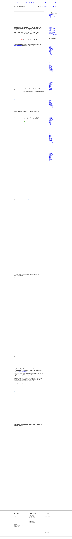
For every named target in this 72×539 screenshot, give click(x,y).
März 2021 (50, 102)
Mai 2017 (50, 147)
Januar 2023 (50, 80)
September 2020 (51, 107)
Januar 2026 (50, 47)
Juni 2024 (50, 64)
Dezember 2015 (51, 162)
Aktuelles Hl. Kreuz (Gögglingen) (53, 16)
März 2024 (50, 67)
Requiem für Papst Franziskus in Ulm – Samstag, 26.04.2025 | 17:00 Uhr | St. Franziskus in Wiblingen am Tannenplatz (29, 369)
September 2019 (51, 120)
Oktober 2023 (51, 71)
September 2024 (51, 62)
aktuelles (50, 15)
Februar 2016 (50, 160)
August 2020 (50, 108)
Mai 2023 (50, 75)
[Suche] (57, 2)
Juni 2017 (50, 146)
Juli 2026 (50, 40)
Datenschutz (26, 537)
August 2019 (50, 121)
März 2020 (50, 114)
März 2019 (50, 126)
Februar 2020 (50, 115)
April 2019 (50, 125)
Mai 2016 (50, 158)
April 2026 (50, 44)
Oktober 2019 (51, 119)
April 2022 (50, 88)
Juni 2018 (50, 136)
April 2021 (50, 101)
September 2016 (51, 155)
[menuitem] (22, 2)
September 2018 (51, 133)
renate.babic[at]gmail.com (18, 45)
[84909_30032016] (29, 362)
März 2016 (50, 159)
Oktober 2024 (51, 61)
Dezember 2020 (51, 105)
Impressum (23, 537)
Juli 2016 (50, 156)
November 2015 (51, 163)
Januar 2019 (50, 128)
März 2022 (50, 89)
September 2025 (51, 50)
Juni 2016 (50, 157)
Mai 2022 (50, 87)
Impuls (50, 24)
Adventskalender (51, 14)
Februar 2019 (50, 127)
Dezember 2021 (51, 92)
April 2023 (50, 76)
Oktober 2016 (51, 154)
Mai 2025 (50, 53)
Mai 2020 (50, 111)
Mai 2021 (50, 100)
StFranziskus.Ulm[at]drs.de (33, 519)
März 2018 (50, 139)
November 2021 (51, 93)
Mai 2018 (50, 137)
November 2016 (51, 153)
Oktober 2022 (51, 83)
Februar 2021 (50, 103)
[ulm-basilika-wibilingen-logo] (16, 2)
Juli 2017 (50, 145)
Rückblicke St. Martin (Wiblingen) (53, 34)
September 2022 (51, 84)
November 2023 (51, 70)
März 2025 (50, 55)
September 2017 (51, 143)
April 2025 (50, 54)
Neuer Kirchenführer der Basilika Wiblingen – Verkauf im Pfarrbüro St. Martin (28, 424)
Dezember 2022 (51, 81)
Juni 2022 (50, 86)
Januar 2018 (50, 141)
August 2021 (50, 97)
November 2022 (51, 82)
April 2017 (50, 149)
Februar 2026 (50, 46)
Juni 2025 (50, 52)
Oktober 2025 (51, 49)
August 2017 (50, 144)
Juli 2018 (50, 135)
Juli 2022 (50, 85)
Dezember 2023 (51, 69)
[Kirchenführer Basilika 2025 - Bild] (29, 407)
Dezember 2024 (51, 58)
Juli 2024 (50, 63)
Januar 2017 (50, 151)
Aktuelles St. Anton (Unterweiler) (53, 17)
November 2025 (51, 48)
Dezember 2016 (51, 152)
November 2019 (51, 118)
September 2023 (51, 72)
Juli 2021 (50, 98)
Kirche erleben (51, 25)
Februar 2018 (50, 140)
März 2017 (50, 150)
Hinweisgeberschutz (30, 537)
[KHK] (29, 18)
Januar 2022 (50, 91)
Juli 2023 (50, 73)
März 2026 (50, 45)
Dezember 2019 (51, 117)
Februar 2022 (50, 90)
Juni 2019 (50, 123)
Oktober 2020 (51, 106)
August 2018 (50, 134)
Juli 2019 (50, 122)
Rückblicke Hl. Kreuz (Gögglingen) (22, 31)
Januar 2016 (50, 161)
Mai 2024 (50, 65)
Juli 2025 (50, 51)
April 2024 (50, 66)
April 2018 (50, 138)
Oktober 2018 (51, 132)
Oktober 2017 (51, 142)
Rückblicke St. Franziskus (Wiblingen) (22, 371)
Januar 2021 (50, 104)
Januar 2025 (50, 57)
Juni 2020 (50, 110)
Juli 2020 (50, 109)
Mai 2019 (50, 124)
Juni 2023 (50, 74)
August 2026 (50, 39)
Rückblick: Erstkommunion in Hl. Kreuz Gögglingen (26, 111)
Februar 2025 (50, 56)
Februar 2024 (50, 68)
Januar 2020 (50, 116)
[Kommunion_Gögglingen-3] (29, 104)
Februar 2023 (50, 79)
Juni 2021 (50, 99)
